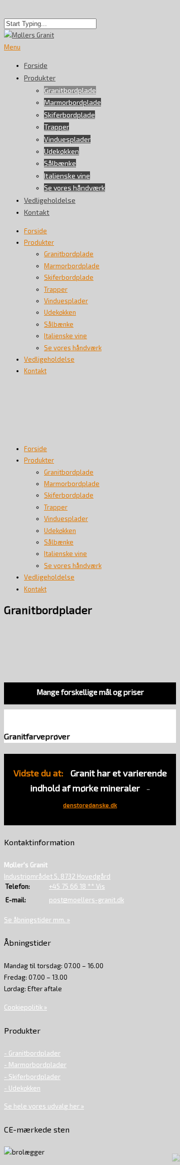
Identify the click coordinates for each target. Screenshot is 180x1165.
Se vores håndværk (74, 187)
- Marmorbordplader (35, 1065)
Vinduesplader (67, 139)
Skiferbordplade (69, 114)
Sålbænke (60, 163)
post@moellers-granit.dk (86, 900)
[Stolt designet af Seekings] (176, 1159)
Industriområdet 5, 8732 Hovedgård (57, 876)
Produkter (40, 77)
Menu (12, 47)
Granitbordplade (70, 90)
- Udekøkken (22, 1088)
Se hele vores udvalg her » (44, 1106)
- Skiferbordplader (32, 1077)
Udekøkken (61, 151)
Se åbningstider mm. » (37, 920)
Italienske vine (67, 175)
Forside (35, 231)
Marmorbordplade (72, 102)
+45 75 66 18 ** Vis (77, 886)
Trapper (56, 126)
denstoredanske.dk (90, 804)
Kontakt (37, 212)
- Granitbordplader (32, 1053)
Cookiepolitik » (25, 1007)
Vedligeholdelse (50, 200)
